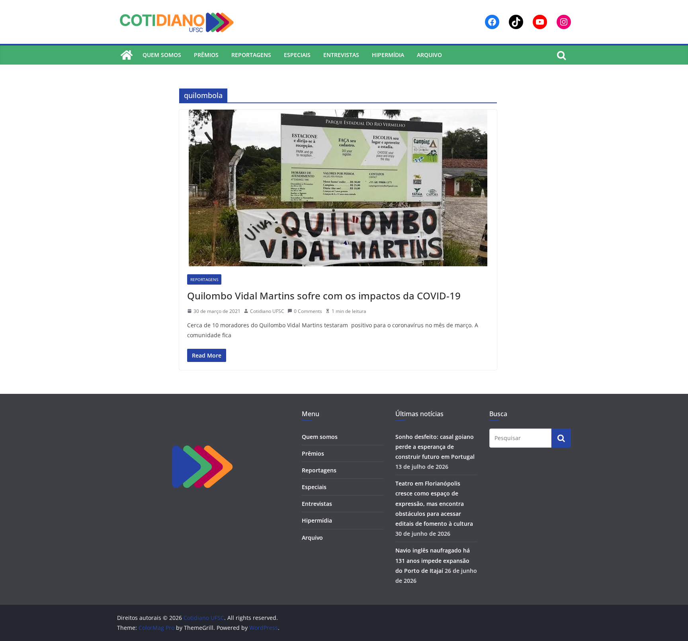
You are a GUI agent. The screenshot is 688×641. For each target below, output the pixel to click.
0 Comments (308, 311)
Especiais (297, 55)
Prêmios (206, 55)
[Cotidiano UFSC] (126, 55)
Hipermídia (388, 55)
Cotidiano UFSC (267, 311)
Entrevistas (341, 55)
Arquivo (429, 55)
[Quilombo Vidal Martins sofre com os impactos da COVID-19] (338, 188)
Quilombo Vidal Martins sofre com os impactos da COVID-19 (324, 295)
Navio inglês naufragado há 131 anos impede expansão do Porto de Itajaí (432, 560)
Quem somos (162, 55)
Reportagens (251, 55)
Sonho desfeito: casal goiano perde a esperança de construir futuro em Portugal (435, 446)
